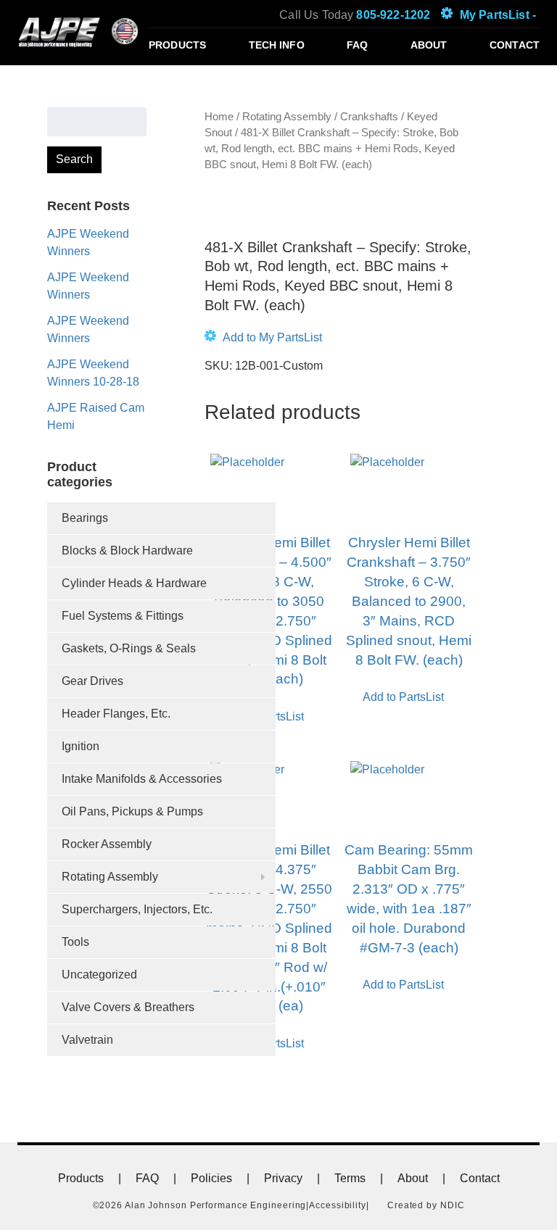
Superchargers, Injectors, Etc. (137, 909)
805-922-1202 (393, 15)
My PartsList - (498, 15)
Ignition (80, 746)
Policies (211, 1178)
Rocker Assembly (107, 844)
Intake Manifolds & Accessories (142, 779)
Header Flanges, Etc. (116, 713)
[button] (263, 337)
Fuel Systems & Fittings (122, 616)
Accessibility (337, 1205)
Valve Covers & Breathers (128, 1007)
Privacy (283, 1178)
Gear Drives (92, 681)
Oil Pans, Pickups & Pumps (132, 811)
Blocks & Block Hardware (127, 550)
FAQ (357, 45)
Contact (515, 45)
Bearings (85, 518)
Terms (350, 1178)
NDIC (452, 1205)
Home (219, 116)
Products (177, 45)
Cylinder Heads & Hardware (134, 583)
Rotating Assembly (110, 876)
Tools (75, 942)
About (428, 45)
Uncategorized (99, 974)
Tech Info (277, 45)
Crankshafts (369, 116)
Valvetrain (87, 1040)
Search (74, 159)
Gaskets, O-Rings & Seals (129, 648)
